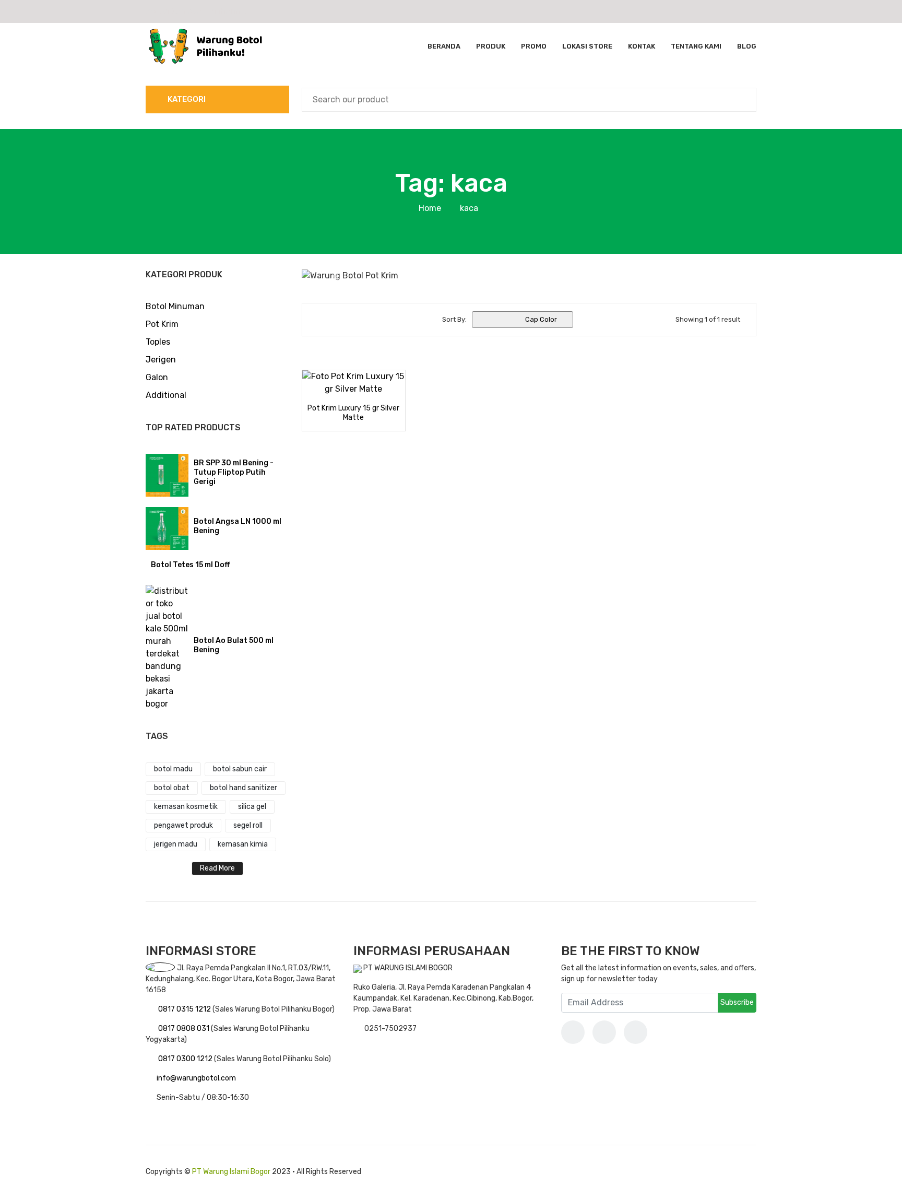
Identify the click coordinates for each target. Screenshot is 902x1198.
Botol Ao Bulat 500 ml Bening (234, 645)
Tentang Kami (696, 46)
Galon (157, 377)
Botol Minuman (175, 306)
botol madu (173, 769)
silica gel (252, 806)
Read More (217, 868)
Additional (166, 395)
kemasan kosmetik (186, 806)
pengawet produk (183, 825)
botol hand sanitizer (243, 787)
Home (430, 208)
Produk (490, 46)
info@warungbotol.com (196, 1078)
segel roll (248, 825)
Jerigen (161, 360)
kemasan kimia (243, 844)
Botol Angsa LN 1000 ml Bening (237, 526)
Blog (746, 46)
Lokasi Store (587, 46)
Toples (158, 342)
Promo (534, 46)
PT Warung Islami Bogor (231, 1171)
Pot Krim (162, 324)
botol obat (171, 787)
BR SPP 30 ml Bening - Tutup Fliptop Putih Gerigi (234, 472)
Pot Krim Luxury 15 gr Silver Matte (353, 413)
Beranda (444, 46)
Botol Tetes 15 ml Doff (190, 564)
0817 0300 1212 (186, 1058)
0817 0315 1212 (185, 1009)
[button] (336, 275)
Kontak (641, 46)
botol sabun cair (240, 769)
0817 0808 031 (184, 1028)
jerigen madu (175, 844)
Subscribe (737, 1002)
